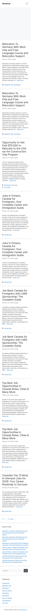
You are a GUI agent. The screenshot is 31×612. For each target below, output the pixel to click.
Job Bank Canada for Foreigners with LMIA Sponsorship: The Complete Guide (14, 295)
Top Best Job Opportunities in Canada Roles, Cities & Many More (15, 387)
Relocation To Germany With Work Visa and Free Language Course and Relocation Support (15, 50)
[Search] (26, 570)
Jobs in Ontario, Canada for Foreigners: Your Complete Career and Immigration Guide (14, 201)
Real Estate (5, 593)
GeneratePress (23, 609)
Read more (20, 80)
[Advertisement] (15, 24)
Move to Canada (7, 590)
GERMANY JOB (8, 84)
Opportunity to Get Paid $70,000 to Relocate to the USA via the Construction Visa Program (14, 148)
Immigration (17, 84)
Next (12, 519)
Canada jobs (7, 234)
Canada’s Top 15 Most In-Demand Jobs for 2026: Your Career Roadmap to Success (15, 480)
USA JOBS (7, 187)
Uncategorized (6, 600)
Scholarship (7, 185)
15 (8, 519)
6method (6, 4)
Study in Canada (7, 598)
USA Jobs (14, 185)
